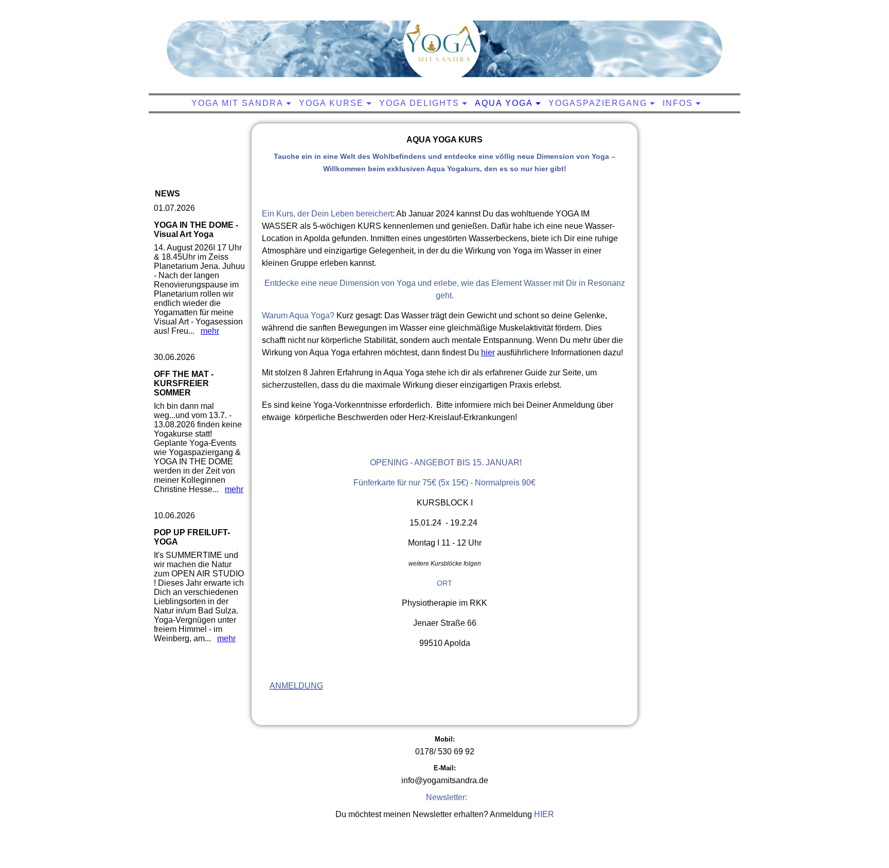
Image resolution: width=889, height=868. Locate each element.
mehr (210, 331)
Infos (678, 103)
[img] (442, 43)
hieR (544, 814)
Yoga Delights (419, 103)
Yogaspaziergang (597, 103)
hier (488, 352)
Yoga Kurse (331, 103)
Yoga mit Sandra (237, 103)
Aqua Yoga (504, 103)
